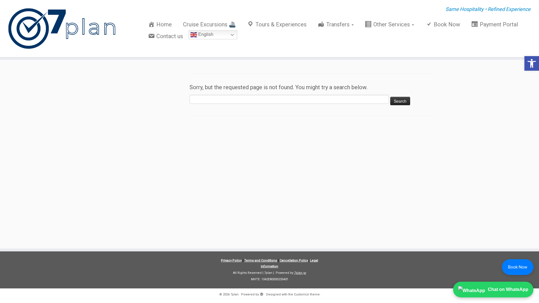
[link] (531, 63)
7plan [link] (234, 294)
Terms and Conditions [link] (260, 260)
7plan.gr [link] (300, 273)
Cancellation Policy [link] (294, 260)
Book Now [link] (517, 267)
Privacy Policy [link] (231, 260)
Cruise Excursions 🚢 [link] (209, 24)
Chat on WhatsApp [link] (508, 289)
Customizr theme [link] (307, 294)
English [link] (205, 34)
